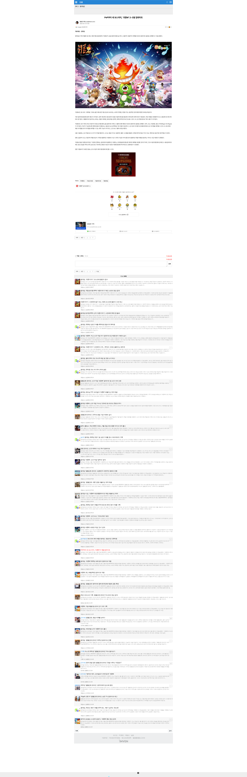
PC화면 (121, 735)
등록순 (82, 256)
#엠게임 (106, 181)
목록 (77, 237)
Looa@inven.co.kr (90, 21)
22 (170, 618)
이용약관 (104, 738)
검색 (170, 730)
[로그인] (167, 2)
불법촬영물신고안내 (139, 738)
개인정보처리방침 (114, 738)
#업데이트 (98, 181)
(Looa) (81, 228)
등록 (169, 264)
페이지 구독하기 (92, 231)
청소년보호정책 (126, 738)
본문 (82, 237)
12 (170, 663)
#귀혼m (82, 181)
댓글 (98, 271)
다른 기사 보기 (124, 231)
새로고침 (169, 256)
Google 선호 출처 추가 (82, 27)
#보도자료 (90, 181)
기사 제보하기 (156, 231)
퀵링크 (127, 735)
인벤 (81, 2)
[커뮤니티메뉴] (76, 2)
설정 (132, 735)
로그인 (115, 735)
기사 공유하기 (122, 214)
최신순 (86, 256)
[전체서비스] (170, 2)
